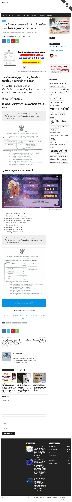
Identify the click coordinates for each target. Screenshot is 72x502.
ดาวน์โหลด (56, 98)
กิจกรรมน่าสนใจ (53, 446)
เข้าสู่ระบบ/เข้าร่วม (4, 2)
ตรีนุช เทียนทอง (55, 105)
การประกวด (65, 89)
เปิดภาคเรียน (53, 156)
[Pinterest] (13, 41)
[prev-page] (43, 370)
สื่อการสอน (26, 15)
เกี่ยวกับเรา (49, 15)
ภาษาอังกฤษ (53, 114)
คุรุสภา (60, 92)
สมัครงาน (19, 322)
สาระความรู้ (42, 15)
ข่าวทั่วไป (51, 460)
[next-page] (45, 370)
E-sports (52, 50)
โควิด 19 (65, 162)
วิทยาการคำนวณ (54, 135)
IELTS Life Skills (62, 46)
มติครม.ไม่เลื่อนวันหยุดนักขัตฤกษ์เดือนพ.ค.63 (36, 341)
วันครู (67, 126)
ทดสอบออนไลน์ (59, 108)
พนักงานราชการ (60, 112)
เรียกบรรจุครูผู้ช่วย (63, 156)
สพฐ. (52, 139)
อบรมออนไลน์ (58, 150)
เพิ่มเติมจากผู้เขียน (19, 370)
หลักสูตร (52, 147)
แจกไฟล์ (64, 159)
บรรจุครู (52, 112)
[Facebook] (4, 41)
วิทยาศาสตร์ (64, 135)
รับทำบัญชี (60, 50)
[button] (69, 15)
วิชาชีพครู (34, 15)
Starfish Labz (54, 86)
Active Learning (54, 83)
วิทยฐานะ (54, 130)
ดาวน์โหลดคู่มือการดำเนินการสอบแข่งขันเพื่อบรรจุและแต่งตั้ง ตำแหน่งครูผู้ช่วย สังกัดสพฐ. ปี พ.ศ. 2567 (39, 387)
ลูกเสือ (58, 127)
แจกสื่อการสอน (53, 463)
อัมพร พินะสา (64, 154)
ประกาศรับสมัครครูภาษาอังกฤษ (15, 315)
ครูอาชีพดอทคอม (8, 36)
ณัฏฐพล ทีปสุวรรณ (56, 95)
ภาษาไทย (62, 115)
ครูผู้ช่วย (53, 92)
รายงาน (52, 126)
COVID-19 (63, 83)
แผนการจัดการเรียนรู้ (55, 162)
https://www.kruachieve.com (19, 356)
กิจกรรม (18, 15)
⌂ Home (5, 15)
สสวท (59, 142)
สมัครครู (13, 322)
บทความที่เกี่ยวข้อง (8, 370)
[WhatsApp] (17, 41)
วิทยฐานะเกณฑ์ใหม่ (55, 133)
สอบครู (9, 19)
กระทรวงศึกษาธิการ (54, 89)
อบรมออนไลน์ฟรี (54, 154)
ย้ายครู (52, 117)
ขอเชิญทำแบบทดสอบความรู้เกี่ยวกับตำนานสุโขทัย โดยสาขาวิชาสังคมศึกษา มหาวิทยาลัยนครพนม (12, 343)
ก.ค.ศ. (63, 86)
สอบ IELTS (53, 46)
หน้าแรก (4, 19)
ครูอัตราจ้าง (8, 322)
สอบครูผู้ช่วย (53, 144)
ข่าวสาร (11, 15)
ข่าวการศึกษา (53, 449)
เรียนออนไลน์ (55, 159)
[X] (8, 41)
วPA (63, 127)
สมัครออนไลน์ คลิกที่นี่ (24, 303)
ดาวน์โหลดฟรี (57, 102)
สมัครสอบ (24, 322)
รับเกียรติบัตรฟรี (58, 122)
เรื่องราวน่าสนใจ (53, 455)
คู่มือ (66, 92)
